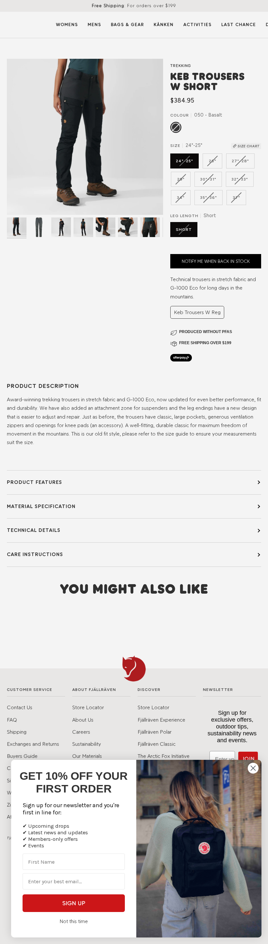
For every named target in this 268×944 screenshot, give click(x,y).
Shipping (16, 731)
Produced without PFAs (205, 331)
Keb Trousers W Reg (197, 312)
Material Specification (41, 506)
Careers (81, 731)
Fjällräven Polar (155, 731)
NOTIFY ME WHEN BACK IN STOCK (216, 261)
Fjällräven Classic (157, 744)
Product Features (34, 482)
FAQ (12, 719)
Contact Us (19, 707)
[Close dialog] (253, 768)
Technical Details (33, 530)
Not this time (73, 921)
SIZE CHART (248, 146)
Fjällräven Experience (161, 719)
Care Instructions (35, 554)
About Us (82, 719)
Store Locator (88, 707)
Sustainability (86, 744)
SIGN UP (73, 903)
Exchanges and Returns (33, 744)
